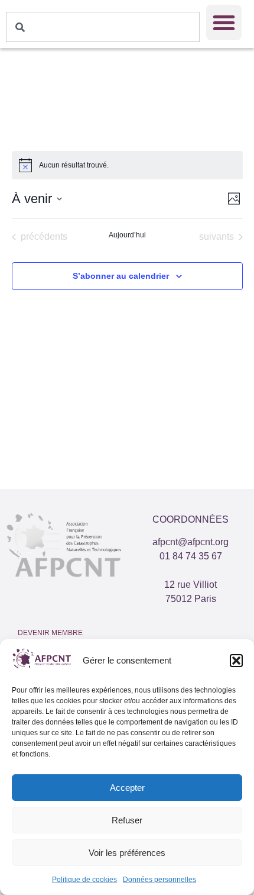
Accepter (127, 788)
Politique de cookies (84, 879)
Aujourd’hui (127, 235)
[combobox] (103, 27)
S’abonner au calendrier (121, 276)
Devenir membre (50, 633)
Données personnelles (159, 879)
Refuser (127, 820)
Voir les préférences (127, 853)
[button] (236, 661)
